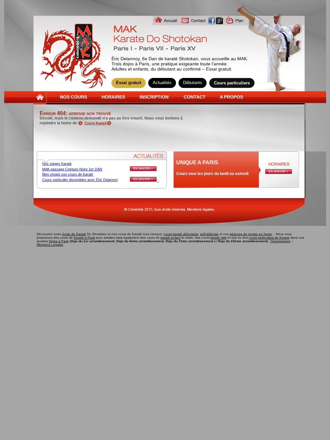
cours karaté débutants (181, 234)
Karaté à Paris (84, 237)
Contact (195, 97)
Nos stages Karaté (57, 164)
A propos (231, 97)
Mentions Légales (50, 244)
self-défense (209, 234)
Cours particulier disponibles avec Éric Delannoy (80, 180)
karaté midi (218, 237)
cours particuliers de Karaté (269, 237)
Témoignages (280, 241)
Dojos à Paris (59, 241)
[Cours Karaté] (110, 123)
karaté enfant (170, 237)
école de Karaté (74, 234)
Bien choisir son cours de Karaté (67, 174)
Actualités (162, 82)
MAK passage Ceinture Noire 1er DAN (72, 169)
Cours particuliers (232, 83)
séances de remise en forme (251, 234)
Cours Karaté (95, 123)
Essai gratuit (128, 82)
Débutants (192, 82)
